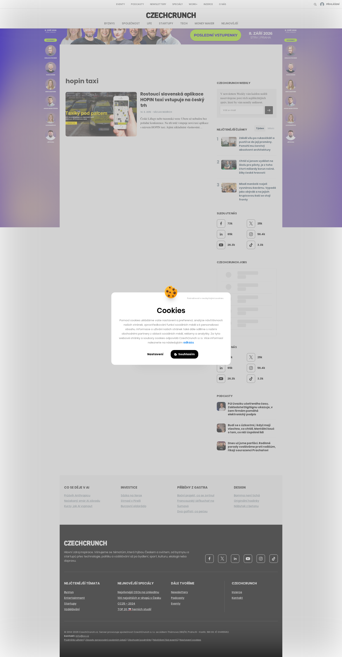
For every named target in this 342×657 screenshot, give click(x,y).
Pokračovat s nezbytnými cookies (205, 298)
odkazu (188, 342)
